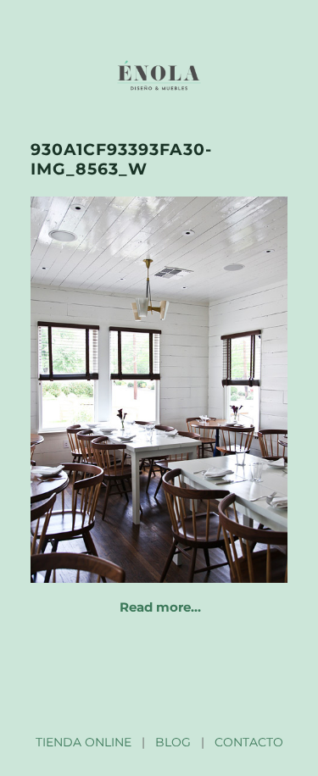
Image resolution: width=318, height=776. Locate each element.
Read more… (160, 607)
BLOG (173, 742)
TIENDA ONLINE (83, 742)
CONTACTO (249, 742)
